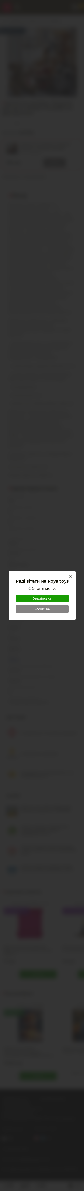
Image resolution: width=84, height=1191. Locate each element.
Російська (42, 609)
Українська (42, 598)
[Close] (70, 576)
